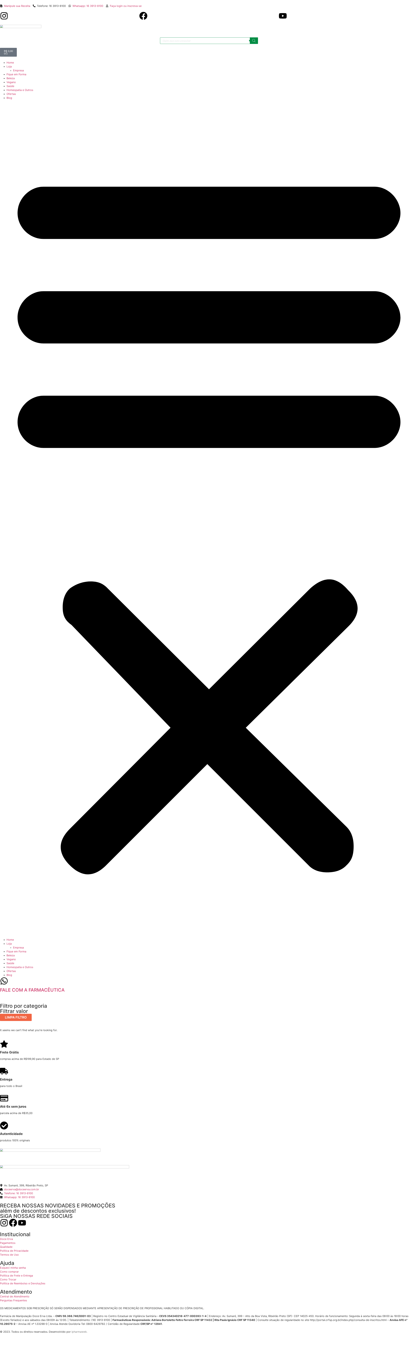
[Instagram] (4, 16)
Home (10, 62)
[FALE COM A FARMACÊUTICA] (4, 981)
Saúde (10, 86)
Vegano (11, 82)
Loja (9, 66)
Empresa (18, 70)
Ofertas (11, 94)
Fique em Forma (16, 74)
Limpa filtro (16, 1017)
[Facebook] (143, 16)
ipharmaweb (79, 1331)
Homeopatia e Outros (20, 90)
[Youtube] (283, 16)
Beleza (11, 78)
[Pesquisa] (254, 40)
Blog (9, 97)
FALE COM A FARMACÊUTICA (32, 990)
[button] (209, 519)
